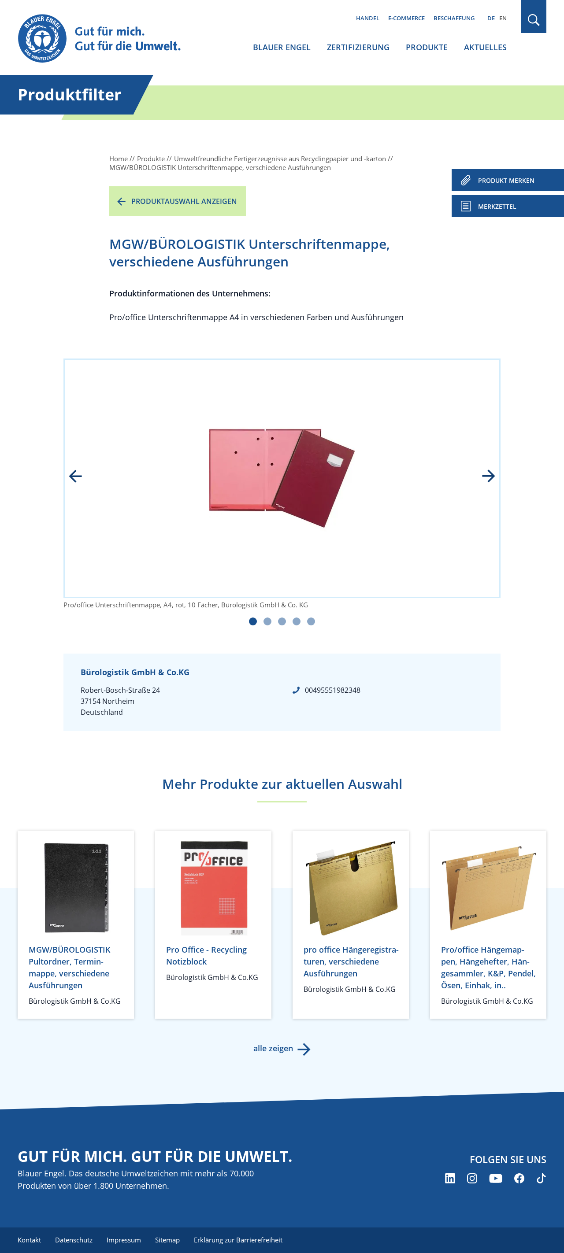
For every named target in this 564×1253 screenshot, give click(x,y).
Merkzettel (497, 206)
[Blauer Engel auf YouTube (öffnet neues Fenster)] (495, 1178)
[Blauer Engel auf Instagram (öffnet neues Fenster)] (472, 1178)
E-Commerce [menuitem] (406, 18)
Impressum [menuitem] (124, 1239)
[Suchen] (534, 20)
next (482, 477)
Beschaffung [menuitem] (454, 18)
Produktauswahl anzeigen (184, 201)
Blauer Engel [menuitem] (282, 47)
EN (503, 18)
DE (491, 18)
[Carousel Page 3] (282, 621)
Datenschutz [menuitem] (74, 1239)
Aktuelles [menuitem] (485, 47)
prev (81, 477)
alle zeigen (273, 1048)
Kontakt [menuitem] (29, 1239)
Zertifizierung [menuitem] (358, 47)
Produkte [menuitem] (427, 47)
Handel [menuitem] (367, 18)
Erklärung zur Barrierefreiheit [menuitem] (238, 1239)
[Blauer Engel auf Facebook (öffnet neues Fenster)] (519, 1178)
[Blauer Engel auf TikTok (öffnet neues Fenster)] (541, 1178)
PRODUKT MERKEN (506, 180)
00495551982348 (332, 690)
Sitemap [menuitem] (167, 1239)
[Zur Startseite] (107, 39)
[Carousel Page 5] (311, 621)
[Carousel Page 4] (297, 621)
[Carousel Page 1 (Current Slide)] (253, 621)
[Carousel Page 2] (267, 621)
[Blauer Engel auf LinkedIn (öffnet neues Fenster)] (450, 1178)
